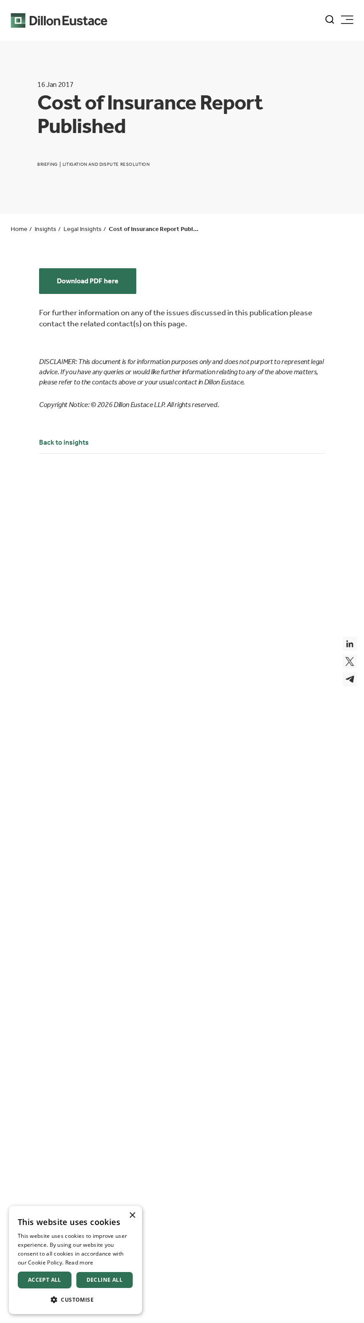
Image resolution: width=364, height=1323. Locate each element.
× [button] (132, 1215)
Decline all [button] (105, 1280)
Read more (79, 1262)
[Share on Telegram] (350, 679)
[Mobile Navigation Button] (347, 20)
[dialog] (75, 1260)
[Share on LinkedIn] (350, 644)
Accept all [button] (44, 1280)
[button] (75, 1299)
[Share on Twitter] (350, 661)
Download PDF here (88, 281)
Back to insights (64, 442)
